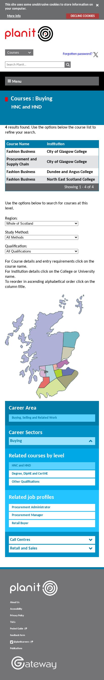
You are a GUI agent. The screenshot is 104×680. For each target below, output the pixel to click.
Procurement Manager (27, 515)
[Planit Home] (29, 44)
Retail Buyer (20, 523)
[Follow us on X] (95, 54)
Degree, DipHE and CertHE (30, 473)
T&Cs (12, 622)
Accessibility (16, 609)
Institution (56, 144)
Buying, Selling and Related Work (34, 417)
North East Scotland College (71, 180)
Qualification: (16, 246)
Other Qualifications (25, 481)
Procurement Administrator (31, 507)
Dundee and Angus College (70, 172)
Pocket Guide (16, 629)
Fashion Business (21, 152)
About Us (14, 602)
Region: (11, 219)
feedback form (17, 635)
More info (14, 16)
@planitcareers (21, 642)
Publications (16, 648)
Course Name (18, 144)
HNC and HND (21, 465)
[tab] (52, 441)
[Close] (97, 5)
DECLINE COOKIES (83, 16)
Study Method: (17, 232)
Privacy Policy (17, 615)
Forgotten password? (77, 54)
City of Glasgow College (67, 152)
